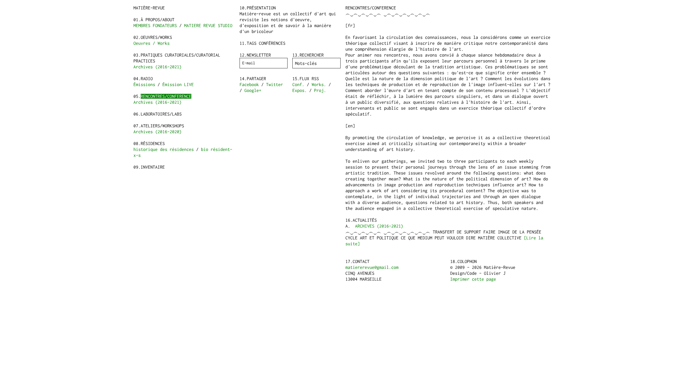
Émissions (144, 84)
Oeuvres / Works (151, 43)
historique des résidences (163, 149)
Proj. (320, 90)
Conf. (298, 84)
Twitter (274, 84)
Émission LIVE (178, 84)
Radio (147, 78)
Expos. (299, 90)
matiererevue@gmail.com (371, 267)
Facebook (249, 84)
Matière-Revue (149, 7)
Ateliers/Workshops (162, 125)
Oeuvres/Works (156, 37)
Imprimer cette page (473, 279)
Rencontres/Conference (166, 96)
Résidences (153, 143)
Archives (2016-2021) (157, 66)
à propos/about (157, 19)
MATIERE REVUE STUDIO (208, 25)
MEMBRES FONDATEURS (155, 25)
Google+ (252, 90)
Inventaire (153, 167)
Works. (319, 84)
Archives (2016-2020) (157, 131)
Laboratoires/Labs (161, 114)
